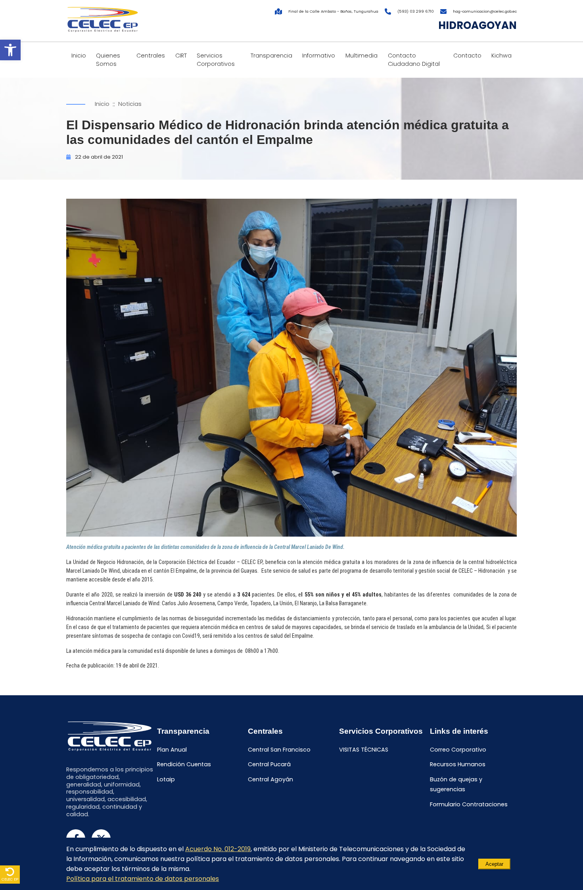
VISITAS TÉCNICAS (363, 750)
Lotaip (166, 779)
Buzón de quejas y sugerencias (456, 784)
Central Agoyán (270, 779)
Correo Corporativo (458, 750)
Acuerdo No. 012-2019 (218, 849)
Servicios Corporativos (216, 60)
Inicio (78, 55)
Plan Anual (172, 750)
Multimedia (361, 55)
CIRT (181, 55)
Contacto (467, 55)
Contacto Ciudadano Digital (414, 60)
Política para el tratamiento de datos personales (142, 878)
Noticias (130, 104)
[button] (10, 50)
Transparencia (271, 55)
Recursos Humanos (457, 765)
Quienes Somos (108, 60)
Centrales (150, 55)
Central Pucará (269, 765)
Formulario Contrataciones (469, 804)
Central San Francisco (279, 750)
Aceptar (494, 864)
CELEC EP (10, 879)
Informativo (318, 55)
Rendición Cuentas (184, 765)
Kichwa (501, 55)
